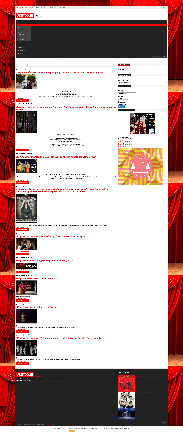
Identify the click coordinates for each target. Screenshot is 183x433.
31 (125, 146)
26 (129, 144)
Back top (164, 422)
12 (129, 141)
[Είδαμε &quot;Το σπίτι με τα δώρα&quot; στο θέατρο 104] (26, 316)
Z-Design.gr (51, 424)
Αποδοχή (72, 431)
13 (131, 141)
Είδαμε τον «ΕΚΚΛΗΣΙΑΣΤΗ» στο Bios (35, 278)
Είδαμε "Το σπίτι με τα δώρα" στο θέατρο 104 (38, 307)
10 (125, 141)
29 (120, 146)
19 (129, 143)
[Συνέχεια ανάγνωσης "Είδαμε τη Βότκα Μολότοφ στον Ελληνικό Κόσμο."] (126, 400)
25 (127, 144)
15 (120, 143)
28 (118, 146)
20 (131, 143)
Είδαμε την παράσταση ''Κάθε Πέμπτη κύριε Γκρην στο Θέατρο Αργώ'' (51, 236)
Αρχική (25, 59)
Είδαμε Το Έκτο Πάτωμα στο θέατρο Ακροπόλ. (147, 376)
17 (125, 143)
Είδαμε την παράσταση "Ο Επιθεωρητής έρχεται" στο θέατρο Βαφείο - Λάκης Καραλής (59, 338)
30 (123, 146)
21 (118, 144)
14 (118, 143)
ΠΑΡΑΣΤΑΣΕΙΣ (25, 98)
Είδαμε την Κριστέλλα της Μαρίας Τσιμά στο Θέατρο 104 (44, 260)
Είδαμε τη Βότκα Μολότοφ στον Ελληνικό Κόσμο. (147, 392)
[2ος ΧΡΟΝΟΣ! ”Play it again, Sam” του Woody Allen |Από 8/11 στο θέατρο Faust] (26, 165)
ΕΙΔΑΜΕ (23, 269)
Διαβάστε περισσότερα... (22, 100)
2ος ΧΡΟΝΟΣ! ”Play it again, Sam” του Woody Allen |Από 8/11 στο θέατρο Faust (56, 157)
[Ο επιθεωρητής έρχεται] (26, 347)
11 (127, 141)
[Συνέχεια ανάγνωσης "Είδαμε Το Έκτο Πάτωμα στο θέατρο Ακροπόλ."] (126, 383)
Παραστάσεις (31, 59)
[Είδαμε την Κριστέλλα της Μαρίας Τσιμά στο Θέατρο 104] (26, 265)
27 (131, 144)
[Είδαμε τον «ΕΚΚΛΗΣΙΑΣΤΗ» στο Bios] (26, 287)
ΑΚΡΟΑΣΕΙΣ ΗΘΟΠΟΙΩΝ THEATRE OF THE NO (35, 7)
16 (123, 143)
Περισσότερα (111, 431)
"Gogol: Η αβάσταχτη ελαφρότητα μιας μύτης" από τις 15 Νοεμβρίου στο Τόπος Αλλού (59, 72)
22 (120, 144)
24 (125, 144)
